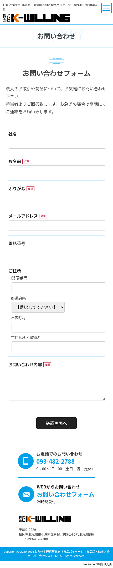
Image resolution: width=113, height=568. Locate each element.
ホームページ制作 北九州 (97, 564)
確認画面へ (56, 423)
